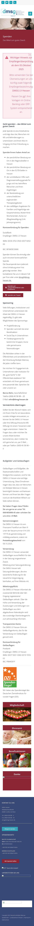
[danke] (17, 777)
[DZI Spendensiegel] (10, 868)
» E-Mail (14, 516)
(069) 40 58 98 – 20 (17, 396)
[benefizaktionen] (17, 754)
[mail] (10, 2)
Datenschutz (5, 920)
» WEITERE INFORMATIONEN (9, 847)
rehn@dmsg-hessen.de (18, 399)
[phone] (14, 2)
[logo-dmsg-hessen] (13, 9)
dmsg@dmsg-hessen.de (8, 820)
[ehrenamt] (17, 731)
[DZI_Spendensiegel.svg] (10, 667)
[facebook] (2, 2)
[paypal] (6, 2)
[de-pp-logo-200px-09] (12, 902)
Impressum (27, 917)
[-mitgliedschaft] (17, 708)
